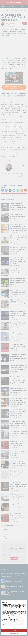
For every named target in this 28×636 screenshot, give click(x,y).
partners (10, 604)
